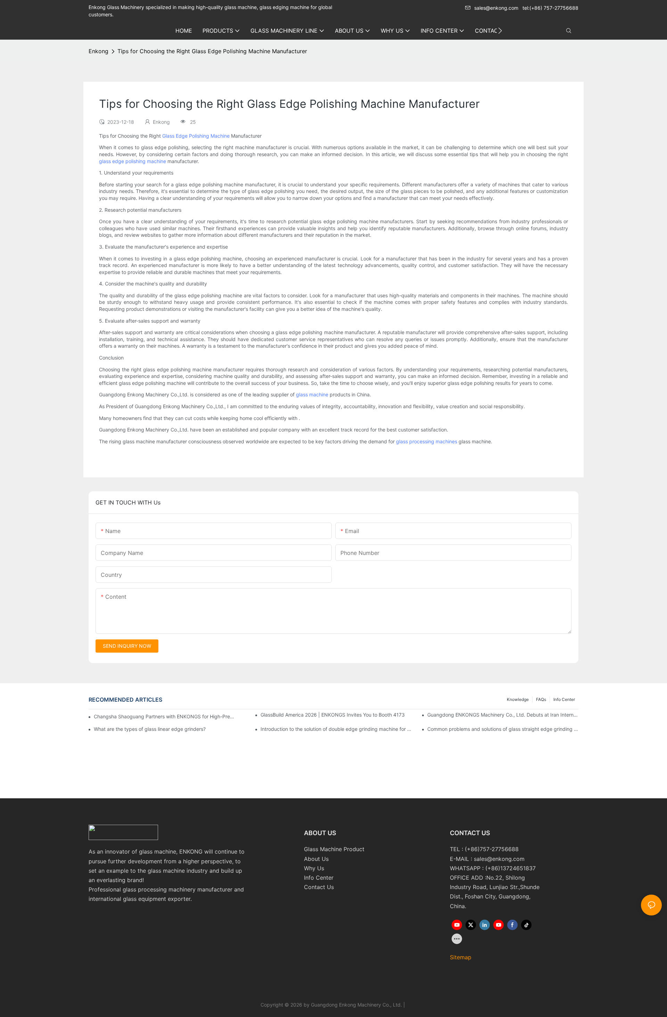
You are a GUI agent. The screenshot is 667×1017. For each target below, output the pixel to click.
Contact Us (319, 886)
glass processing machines (426, 441)
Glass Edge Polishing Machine (196, 136)
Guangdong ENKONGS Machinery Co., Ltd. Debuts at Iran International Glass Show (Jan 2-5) (502, 715)
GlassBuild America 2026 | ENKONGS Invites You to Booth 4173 (333, 715)
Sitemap (460, 957)
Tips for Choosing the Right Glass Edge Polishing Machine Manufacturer (212, 51)
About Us (316, 858)
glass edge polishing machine (132, 161)
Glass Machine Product (334, 849)
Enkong (98, 51)
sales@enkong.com (496, 8)
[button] (500, 30)
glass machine (312, 394)
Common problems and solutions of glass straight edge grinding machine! (502, 729)
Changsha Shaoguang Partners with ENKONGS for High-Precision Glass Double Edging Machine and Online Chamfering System (165, 716)
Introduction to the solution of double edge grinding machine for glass (336, 729)
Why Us (314, 868)
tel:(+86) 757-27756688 (550, 8)
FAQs (541, 699)
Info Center (564, 699)
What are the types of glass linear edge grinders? (150, 729)
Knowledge (518, 699)
